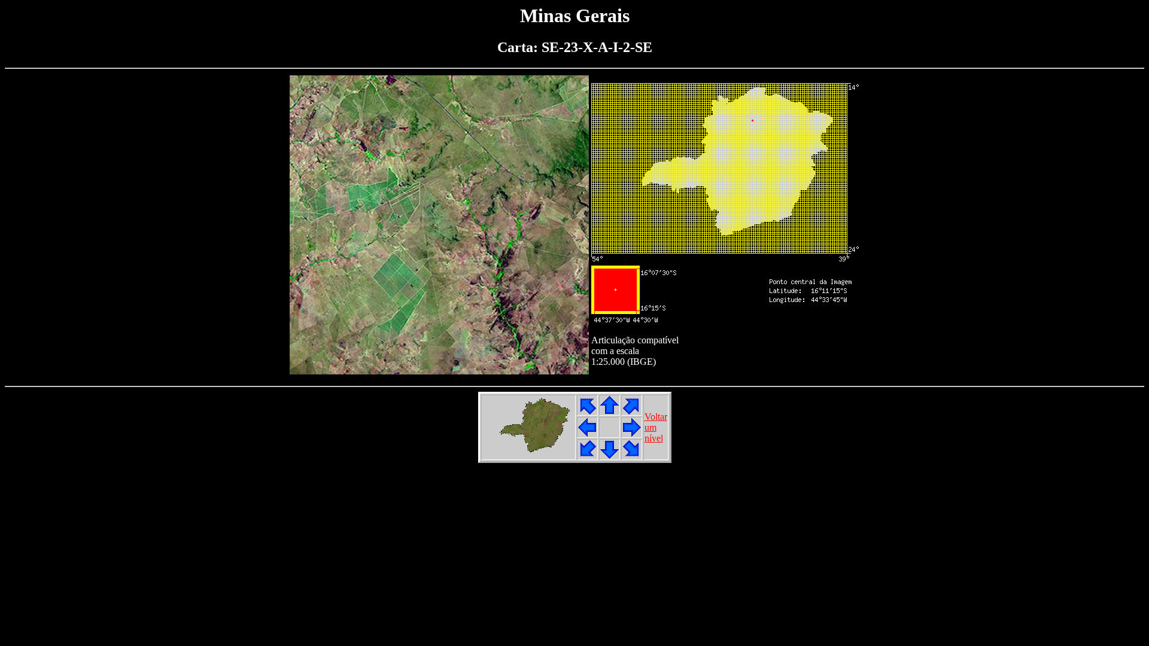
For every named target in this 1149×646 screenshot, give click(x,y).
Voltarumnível (656, 427)
